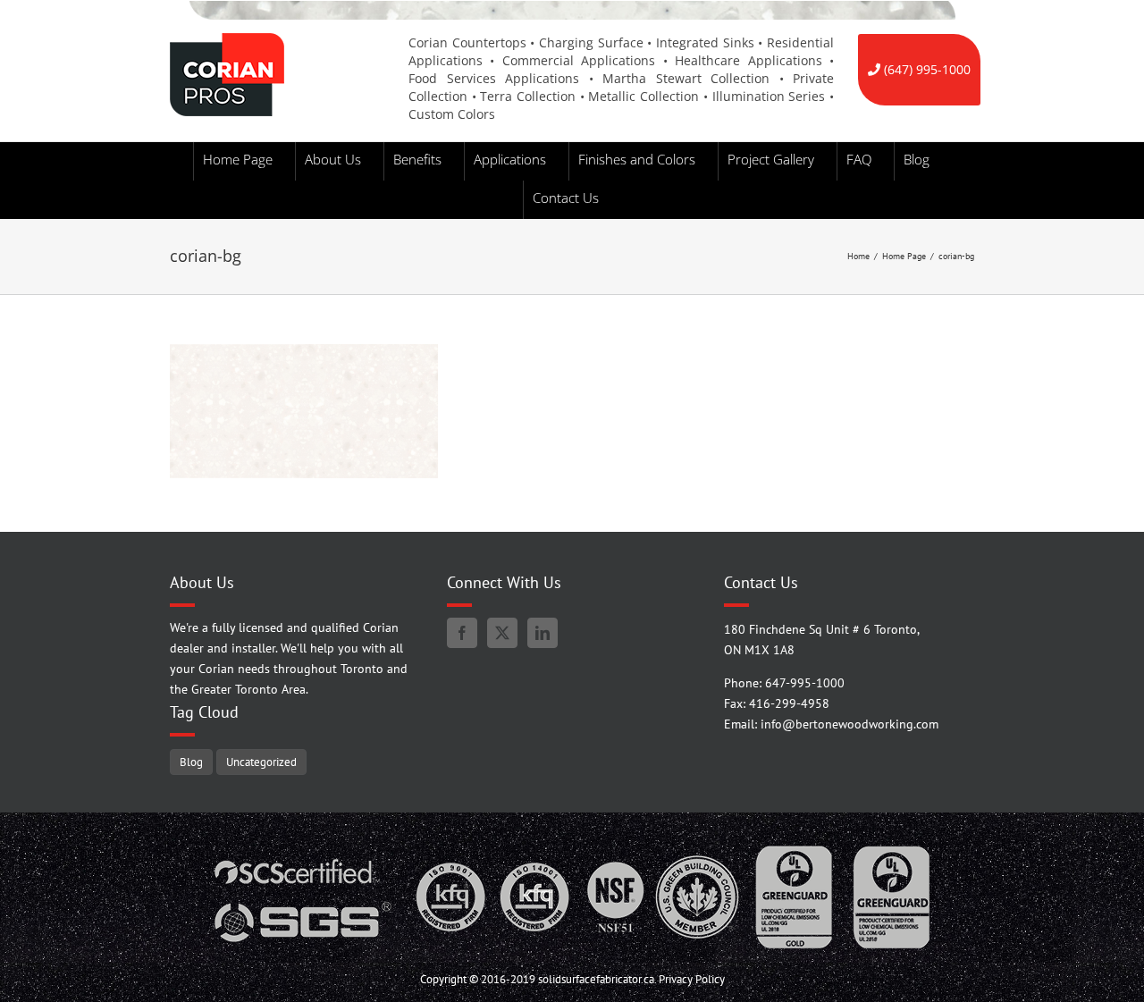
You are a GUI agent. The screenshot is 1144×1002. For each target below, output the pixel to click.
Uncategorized (261, 761)
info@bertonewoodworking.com (849, 724)
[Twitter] (502, 633)
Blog (191, 761)
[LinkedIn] (542, 633)
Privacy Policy (692, 979)
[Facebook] (462, 633)
